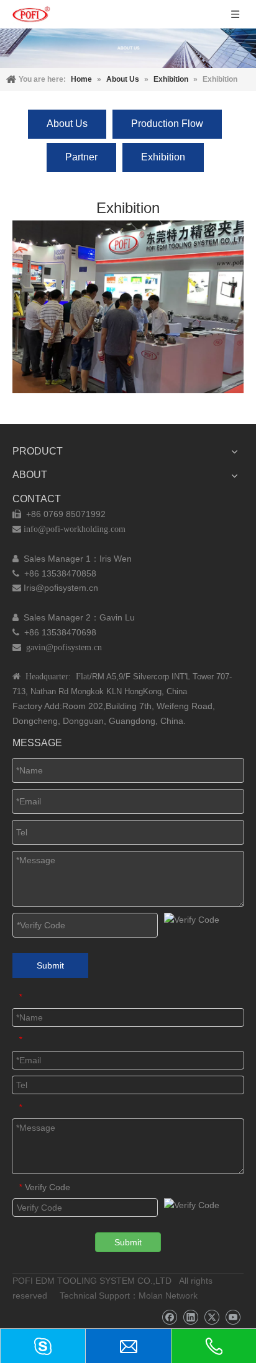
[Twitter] (211, 1317)
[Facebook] (169, 1317)
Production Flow (167, 123)
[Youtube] (232, 1317)
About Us (67, 123)
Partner (81, 157)
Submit (50, 965)
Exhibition (163, 157)
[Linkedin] (190, 1317)
